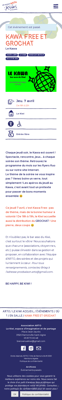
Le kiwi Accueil (23, 311)
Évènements (44, 311)
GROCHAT (42, 220)
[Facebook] (23, 348)
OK (14, 394)
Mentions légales (31, 358)
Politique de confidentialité (31, 361)
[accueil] (10, 6)
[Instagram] (31, 348)
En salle (16, 316)
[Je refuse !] (58, 386)
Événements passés (31, 370)
